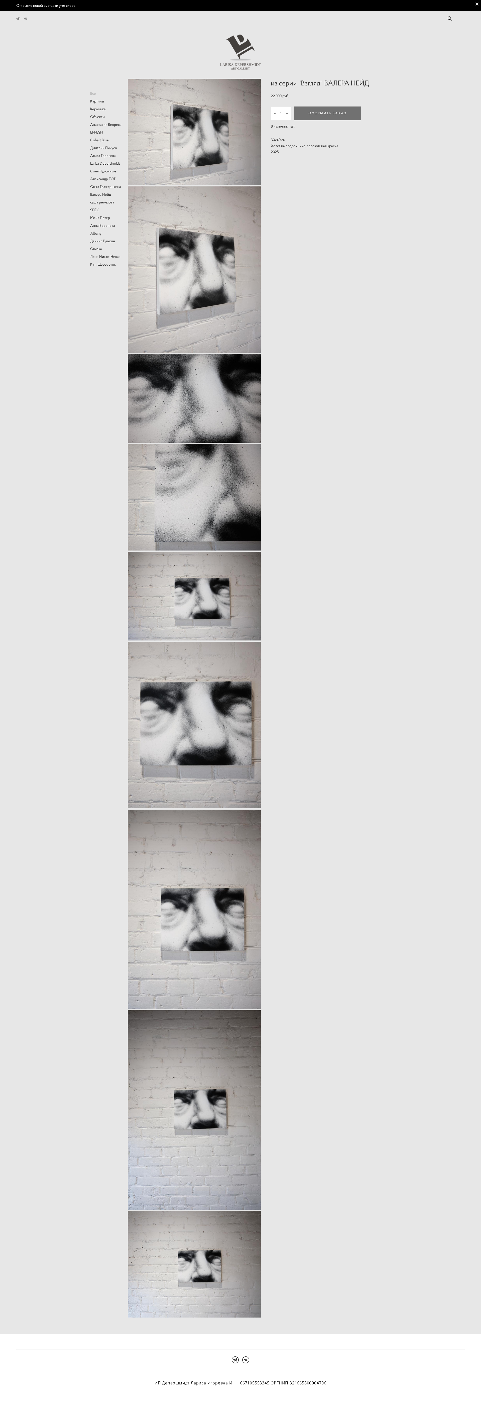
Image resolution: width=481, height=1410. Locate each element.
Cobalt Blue (99, 140)
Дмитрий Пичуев (103, 147)
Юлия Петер (100, 217)
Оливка (96, 248)
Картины (97, 101)
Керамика (98, 108)
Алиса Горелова (103, 155)
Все (93, 93)
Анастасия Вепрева (106, 124)
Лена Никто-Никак (105, 256)
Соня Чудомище (103, 171)
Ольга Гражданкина (105, 186)
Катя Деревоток (103, 264)
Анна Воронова (102, 225)
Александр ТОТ (103, 178)
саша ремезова (102, 202)
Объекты (97, 116)
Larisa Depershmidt (105, 163)
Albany (95, 233)
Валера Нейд (100, 194)
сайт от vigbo (240, 1398)
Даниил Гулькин (102, 241)
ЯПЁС (94, 209)
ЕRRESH (96, 132)
